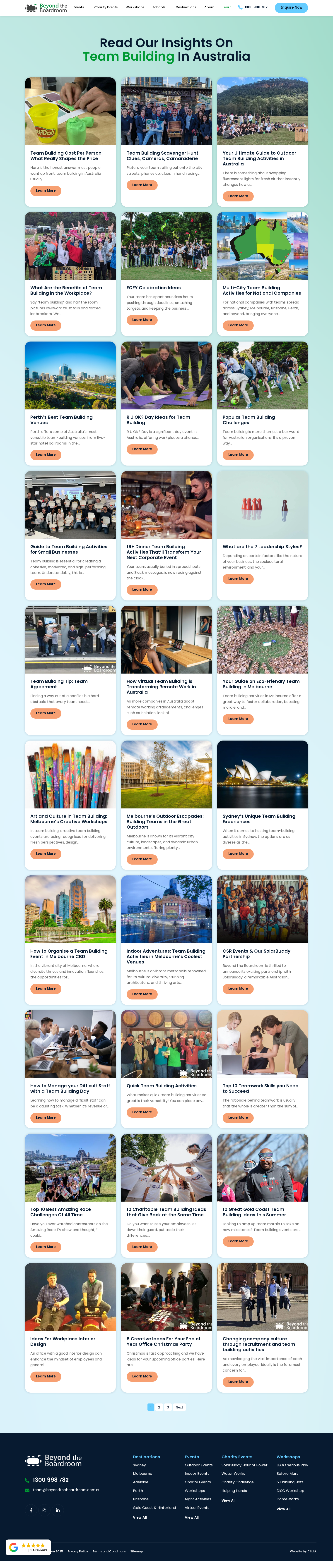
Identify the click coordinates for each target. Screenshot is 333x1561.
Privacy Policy (78, 1552)
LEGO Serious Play (292, 1465)
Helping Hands (234, 1491)
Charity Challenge (238, 1482)
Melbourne (142, 1474)
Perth (138, 1491)
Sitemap (136, 1552)
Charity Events (106, 7)
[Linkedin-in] (58, 1510)
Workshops (135, 7)
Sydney (139, 1465)
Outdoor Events (199, 1465)
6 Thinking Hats (290, 1482)
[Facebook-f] (31, 1510)
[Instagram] (44, 1510)
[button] (28, 1547)
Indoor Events (197, 1474)
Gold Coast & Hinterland (154, 1508)
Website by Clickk (303, 1552)
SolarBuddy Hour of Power (245, 1465)
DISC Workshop (290, 1491)
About (209, 7)
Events (78, 7)
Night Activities (198, 1499)
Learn (227, 7)
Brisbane (141, 1499)
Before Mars (287, 1474)
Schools (159, 7)
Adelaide (140, 1482)
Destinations (186, 7)
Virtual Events (197, 1508)
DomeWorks (288, 1499)
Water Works (233, 1474)
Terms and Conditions (109, 1552)
